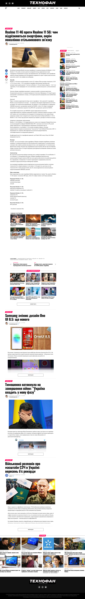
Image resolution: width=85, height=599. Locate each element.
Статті (18, 8)
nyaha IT (11, 476)
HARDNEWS (52, 8)
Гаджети (34, 8)
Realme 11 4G (35, 258)
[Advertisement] (37, 18)
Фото (47, 8)
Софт (39, 8)
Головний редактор (13, 44)
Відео (61, 8)
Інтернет (43, 8)
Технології (23, 8)
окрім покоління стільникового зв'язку (19, 259)
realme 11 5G (41, 258)
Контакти (66, 8)
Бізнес (57, 8)
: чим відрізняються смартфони (24, 258)
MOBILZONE (29, 8)
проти (30, 259)
